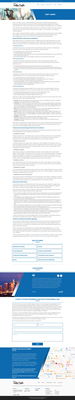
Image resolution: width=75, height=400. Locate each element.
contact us (14, 372)
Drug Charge (48, 390)
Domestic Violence (49, 391)
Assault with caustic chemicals (46, 255)
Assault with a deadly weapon (20, 255)
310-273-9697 (28, 391)
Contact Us (60, 4)
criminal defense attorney (38, 236)
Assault (40, 246)
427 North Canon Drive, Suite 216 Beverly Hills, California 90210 (18, 391)
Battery (15, 259)
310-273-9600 (15, 1)
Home (38, 4)
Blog (55, 4)
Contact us (18, 36)
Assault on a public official (44, 251)
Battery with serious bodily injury (46, 259)
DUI (55, 390)
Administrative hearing (18, 246)
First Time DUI (57, 391)
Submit (37, 344)
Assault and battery (18, 251)
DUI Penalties (57, 392)
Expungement (48, 392)
